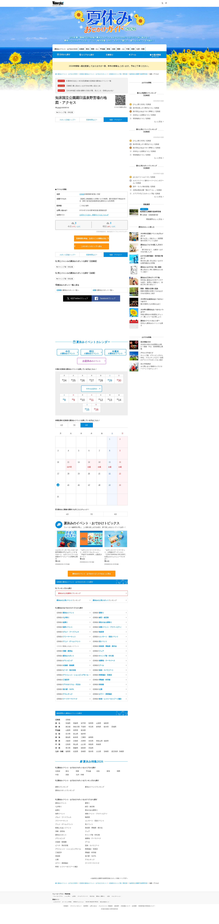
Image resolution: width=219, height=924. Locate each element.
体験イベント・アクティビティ (96, 813)
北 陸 (57, 734)
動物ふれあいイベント (63, 828)
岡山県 (75, 744)
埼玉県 (91, 727)
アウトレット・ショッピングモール (68, 849)
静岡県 (91, 737)
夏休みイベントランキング (94, 787)
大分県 (98, 751)
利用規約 (66, 906)
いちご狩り (67, 896)
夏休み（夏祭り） (100, 896)
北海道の (65, 613)
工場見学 (58, 852)
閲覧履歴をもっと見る (154, 219)
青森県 (75, 723)
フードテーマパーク (92, 863)
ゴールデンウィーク (83, 896)
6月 (67, 514)
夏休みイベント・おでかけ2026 (66, 49)
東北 (87, 49)
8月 (115, 514)
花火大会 (92, 896)
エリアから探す (87, 54)
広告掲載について (125, 906)
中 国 (57, 744)
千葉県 (83, 727)
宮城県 (68, 723)
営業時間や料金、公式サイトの (91, 238)
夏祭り (110, 54)
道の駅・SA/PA (90, 856)
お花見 (74, 896)
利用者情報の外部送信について (146, 906)
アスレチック (90, 859)
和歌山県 (99, 741)
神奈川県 (76, 727)
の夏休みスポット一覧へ (68, 290)
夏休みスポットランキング (64, 790)
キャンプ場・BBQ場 (65, 112)
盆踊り (57, 810)
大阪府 (68, 741)
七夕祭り (58, 806)
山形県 (98, 723)
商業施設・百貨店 (91, 849)
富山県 (75, 734)
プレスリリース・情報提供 (105, 906)
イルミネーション (116, 896)
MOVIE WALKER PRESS (92, 902)
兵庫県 (83, 741)
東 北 (57, 723)
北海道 (81, 49)
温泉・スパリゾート (92, 845)
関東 (92, 49)
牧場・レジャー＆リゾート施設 (66, 866)
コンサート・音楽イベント (94, 821)
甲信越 (102, 49)
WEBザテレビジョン (78, 902)
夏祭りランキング (61, 787)
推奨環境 (85, 906)
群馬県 (98, 727)
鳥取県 (91, 744)
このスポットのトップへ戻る (91, 246)
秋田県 (91, 723)
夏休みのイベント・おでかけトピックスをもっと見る (91, 574)
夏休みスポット (60, 835)
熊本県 (91, 751)
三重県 (83, 737)
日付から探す (64, 54)
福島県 (106, 723)
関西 (118, 49)
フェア (87, 831)
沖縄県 (121, 751)
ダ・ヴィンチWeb (66, 902)
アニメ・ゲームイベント (64, 824)
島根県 (98, 744)
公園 (57, 859)
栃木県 (106, 727)
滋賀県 (106, 741)
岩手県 (83, 723)
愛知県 (68, 737)
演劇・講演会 (60, 831)
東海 (108, 49)
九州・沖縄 (140, 49)
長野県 (75, 730)
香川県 (68, 748)
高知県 (91, 748)
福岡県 (68, 751)
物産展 (87, 817)
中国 (127, 49)
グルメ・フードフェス (63, 817)
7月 (91, 514)
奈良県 (91, 741)
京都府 (75, 741)
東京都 (68, 727)
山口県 (83, 744)
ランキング (69, 600)
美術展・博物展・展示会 (94, 828)
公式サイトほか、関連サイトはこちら (93, 215)
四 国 (57, 748)
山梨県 (68, 730)
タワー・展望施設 (61, 863)
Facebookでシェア (108, 298)
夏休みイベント (60, 803)
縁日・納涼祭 (90, 806)
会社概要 (134, 906)
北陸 (113, 49)
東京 (97, 49)
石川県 (68, 734)
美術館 (57, 856)
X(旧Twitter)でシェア (79, 298)
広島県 (68, 744)
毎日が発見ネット (104, 902)
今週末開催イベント (156, 55)
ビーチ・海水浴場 (61, 845)
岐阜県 (75, 737)
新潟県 (83, 730)
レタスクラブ (56, 902)
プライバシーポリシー (76, 906)
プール (133, 54)
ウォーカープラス (58, 896)
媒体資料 (116, 906)
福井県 (83, 734)
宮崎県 (106, 751)
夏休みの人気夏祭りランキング (69, 593)
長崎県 (83, 751)
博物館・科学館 (90, 852)
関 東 (57, 727)
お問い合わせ (93, 906)
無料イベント (60, 813)
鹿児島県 (114, 751)
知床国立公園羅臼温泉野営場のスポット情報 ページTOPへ (109, 878)
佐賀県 (75, 751)
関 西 (57, 741)
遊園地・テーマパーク (93, 838)
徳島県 (83, 748)
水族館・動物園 (60, 842)
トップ (67, 120)
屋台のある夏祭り (91, 810)
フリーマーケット (61, 821)
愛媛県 (75, 748)
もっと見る (158, 121)
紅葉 (108, 896)
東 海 (57, 737)
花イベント (89, 824)
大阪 (123, 49)
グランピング (60, 838)
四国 (132, 49)
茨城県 (113, 727)
